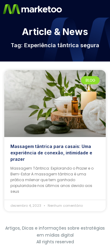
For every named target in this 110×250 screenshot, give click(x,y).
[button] (105, 9)
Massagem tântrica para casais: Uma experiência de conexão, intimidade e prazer (51, 153)
